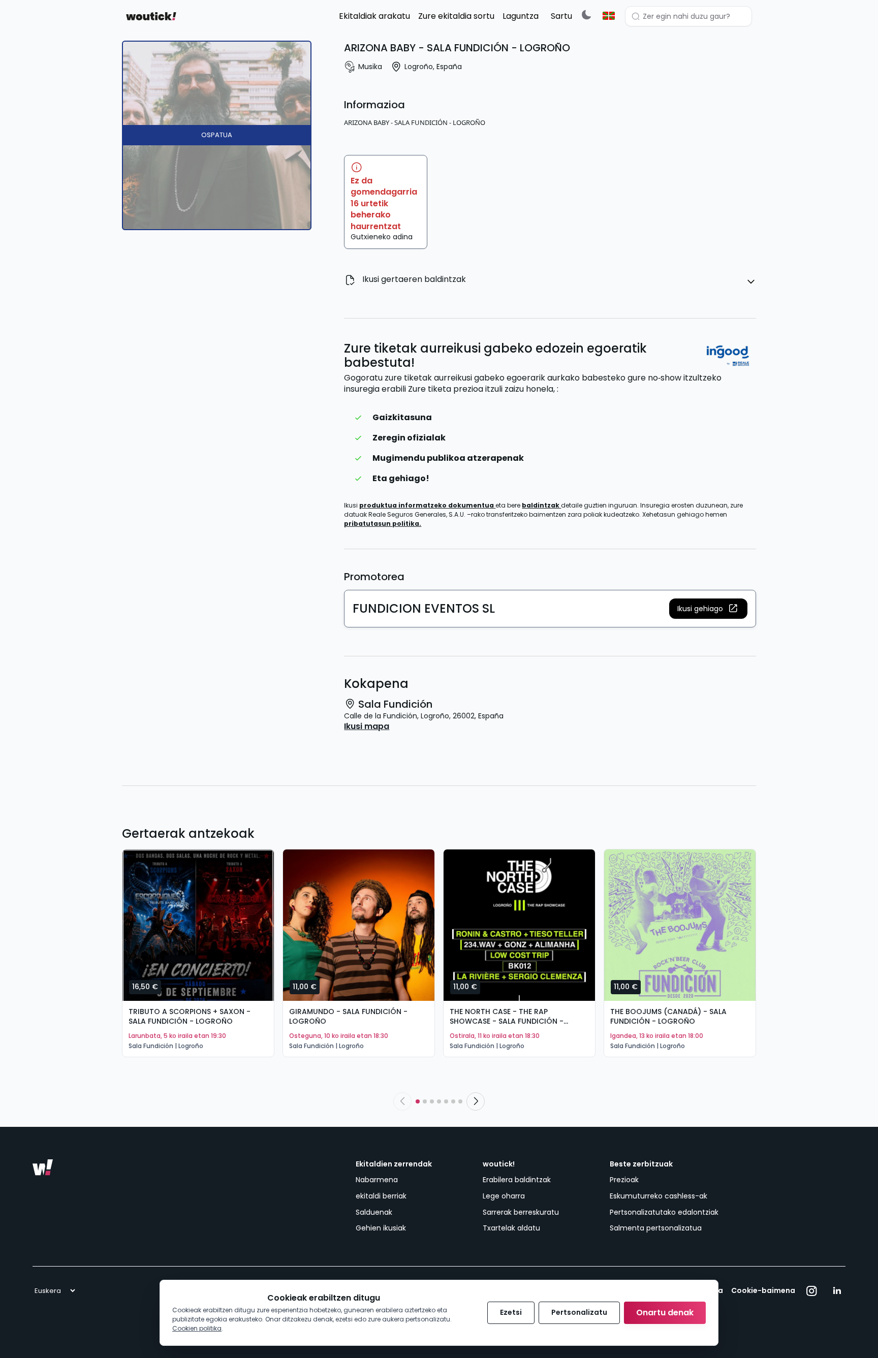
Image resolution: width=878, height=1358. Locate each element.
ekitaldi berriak (381, 1196)
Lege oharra (504, 1196)
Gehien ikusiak (381, 1228)
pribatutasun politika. (382, 523)
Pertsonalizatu (579, 1312)
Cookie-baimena (763, 1291)
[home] (151, 16)
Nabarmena (377, 1180)
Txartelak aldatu (511, 1228)
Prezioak (624, 1180)
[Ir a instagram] (811, 1291)
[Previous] (402, 1101)
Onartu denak (665, 1312)
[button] (708, 608)
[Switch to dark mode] (586, 14)
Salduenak (374, 1212)
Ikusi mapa (366, 726)
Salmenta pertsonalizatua (656, 1228)
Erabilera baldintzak (517, 1180)
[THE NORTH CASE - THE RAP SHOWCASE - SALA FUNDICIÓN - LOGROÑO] (519, 925)
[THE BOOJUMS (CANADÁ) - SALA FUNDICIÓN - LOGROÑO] (680, 925)
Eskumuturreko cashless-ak (658, 1196)
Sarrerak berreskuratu (521, 1212)
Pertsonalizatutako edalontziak (664, 1212)
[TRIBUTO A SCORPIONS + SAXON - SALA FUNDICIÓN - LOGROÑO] (198, 925)
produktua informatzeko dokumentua (427, 505)
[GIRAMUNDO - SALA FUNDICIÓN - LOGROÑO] (358, 925)
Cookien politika (197, 1328)
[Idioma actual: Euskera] (609, 16)
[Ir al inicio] (43, 1167)
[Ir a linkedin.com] (836, 1291)
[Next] (475, 1101)
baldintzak (541, 505)
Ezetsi (511, 1312)
